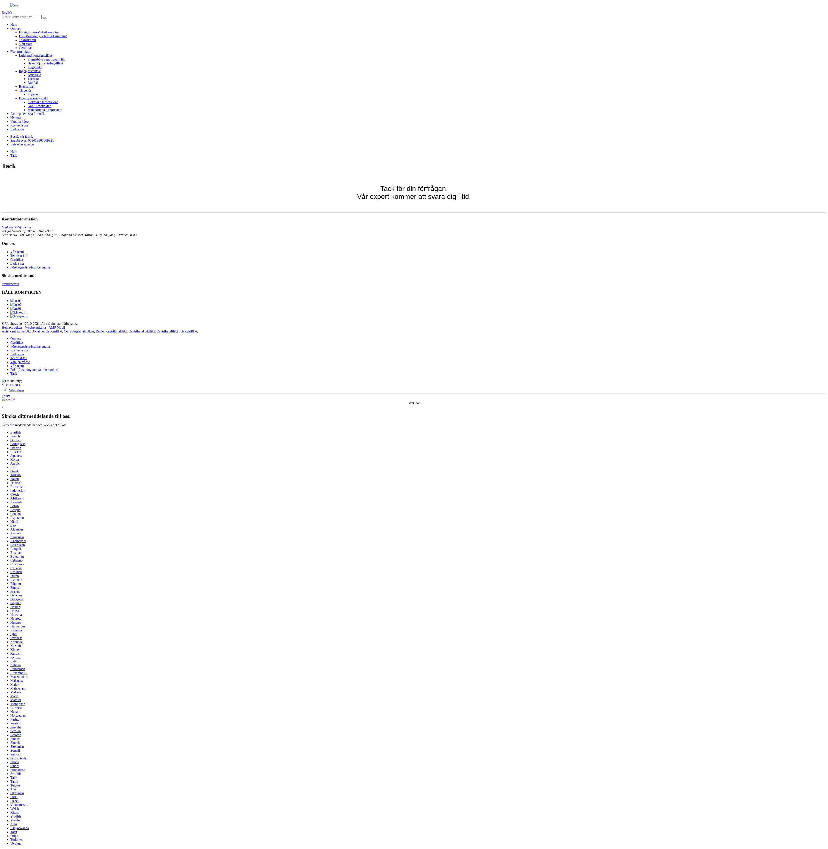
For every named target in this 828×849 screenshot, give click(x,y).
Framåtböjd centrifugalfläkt (46, 59)
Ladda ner (17, 129)
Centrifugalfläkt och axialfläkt (177, 331)
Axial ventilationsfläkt (47, 331)
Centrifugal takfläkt (142, 331)
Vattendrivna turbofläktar (44, 110)
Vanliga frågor (20, 121)
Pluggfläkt (35, 67)
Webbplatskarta (35, 327)
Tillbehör (25, 90)
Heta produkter (12, 327)
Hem (13, 24)
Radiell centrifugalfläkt (111, 331)
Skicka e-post (11, 385)
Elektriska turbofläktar (43, 102)
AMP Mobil (57, 327)
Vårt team (25, 44)
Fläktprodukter (20, 51)
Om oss (15, 28)
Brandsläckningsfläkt (33, 98)
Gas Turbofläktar (39, 106)
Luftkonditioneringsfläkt (35, 55)
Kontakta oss (19, 125)
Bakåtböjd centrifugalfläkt (45, 63)
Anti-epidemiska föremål (27, 113)
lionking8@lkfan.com (16, 227)
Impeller (33, 94)
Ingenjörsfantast (30, 71)
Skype (6, 395)
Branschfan (26, 86)
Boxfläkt (33, 82)
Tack (13, 155)
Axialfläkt (34, 75)
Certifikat (25, 48)
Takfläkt (33, 79)
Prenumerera (10, 284)
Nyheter (15, 117)
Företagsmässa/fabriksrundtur (39, 32)
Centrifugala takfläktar (79, 331)
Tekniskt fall (27, 40)
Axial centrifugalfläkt (16, 331)
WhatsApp (16, 390)
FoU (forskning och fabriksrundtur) (43, 36)
